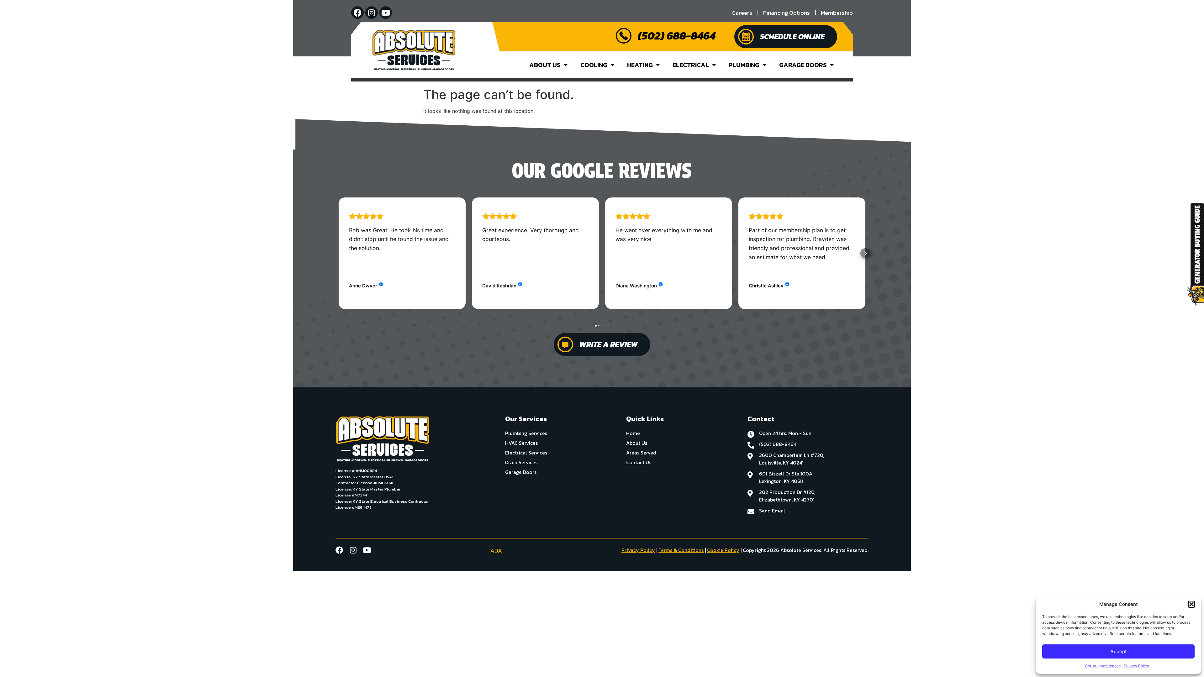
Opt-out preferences (1103, 666)
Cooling (593, 65)
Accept (1118, 651)
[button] (1191, 604)
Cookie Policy (723, 550)
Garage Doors (803, 65)
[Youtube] (385, 12)
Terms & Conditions (681, 550)
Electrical (691, 65)
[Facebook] (357, 12)
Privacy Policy (1136, 666)
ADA (496, 550)
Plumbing (744, 65)
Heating (640, 65)
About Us (545, 65)
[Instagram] (371, 12)
